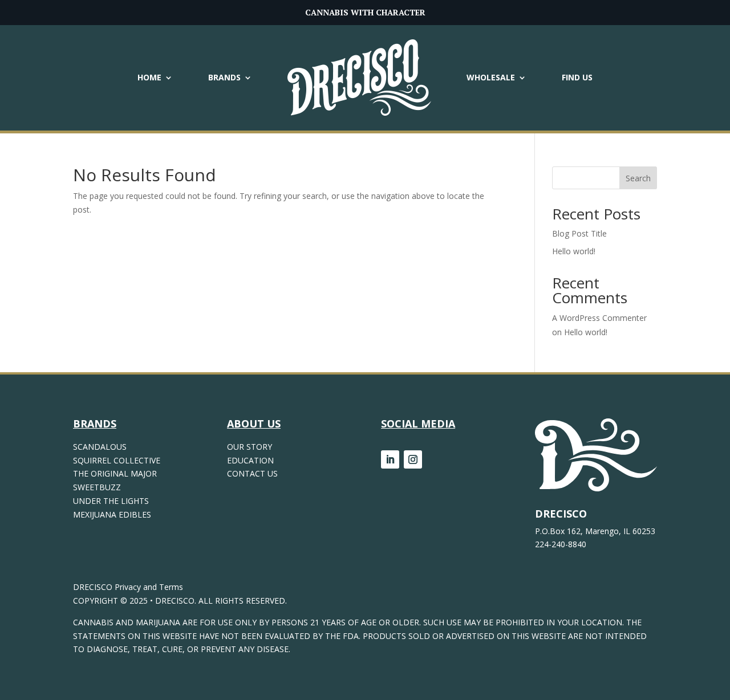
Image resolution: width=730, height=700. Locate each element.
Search (638, 178)
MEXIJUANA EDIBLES (112, 514)
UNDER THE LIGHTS (111, 500)
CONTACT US (252, 473)
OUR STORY (249, 446)
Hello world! (573, 251)
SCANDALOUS (100, 446)
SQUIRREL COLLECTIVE (116, 460)
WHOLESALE (491, 77)
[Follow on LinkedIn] (390, 459)
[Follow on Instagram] (413, 459)
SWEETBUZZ (97, 487)
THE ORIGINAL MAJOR (115, 473)
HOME (149, 77)
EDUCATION (250, 460)
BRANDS (224, 77)
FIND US (577, 77)
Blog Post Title (579, 233)
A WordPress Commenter (599, 317)
